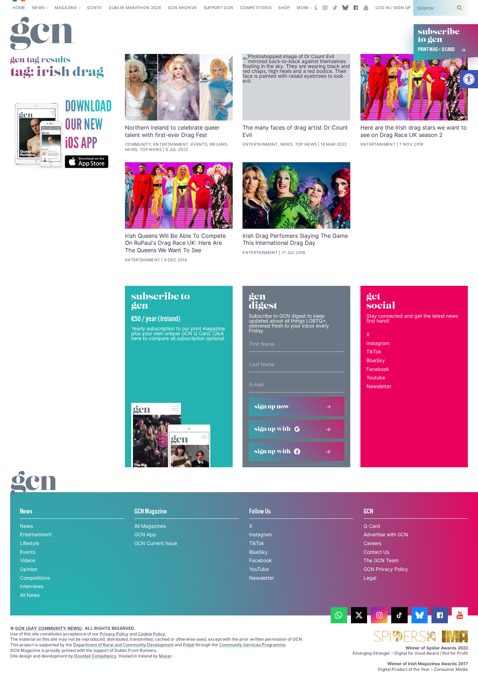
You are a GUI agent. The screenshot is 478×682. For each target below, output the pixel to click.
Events (27, 552)
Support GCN (218, 7)
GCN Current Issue (155, 543)
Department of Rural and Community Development (123, 644)
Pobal (188, 644)
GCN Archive (182, 7)
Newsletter (378, 386)
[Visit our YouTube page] (366, 7)
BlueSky (375, 360)
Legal (370, 578)
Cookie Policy (151, 633)
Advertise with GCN (386, 534)
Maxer (165, 656)
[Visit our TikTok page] (335, 7)
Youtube (375, 377)
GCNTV (94, 7)
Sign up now (271, 407)
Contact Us (376, 552)
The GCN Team (381, 560)
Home (19, 7)
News (38, 7)
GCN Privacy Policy (386, 569)
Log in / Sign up (393, 7)
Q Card (372, 526)
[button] (469, 79)
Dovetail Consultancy (95, 656)
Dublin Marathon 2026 (135, 7)
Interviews (31, 586)
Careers (372, 543)
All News (30, 595)
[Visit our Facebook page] (356, 7)
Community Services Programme (252, 644)
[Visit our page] (339, 615)
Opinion (28, 569)
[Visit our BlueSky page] (345, 7)
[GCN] (34, 489)
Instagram (377, 343)
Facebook (377, 369)
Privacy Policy (114, 633)
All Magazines (150, 526)
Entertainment (36, 534)
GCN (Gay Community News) (48, 628)
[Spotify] (62, 134)
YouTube (259, 569)
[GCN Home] (42, 33)
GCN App (145, 534)
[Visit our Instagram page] (325, 7)
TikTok (373, 351)
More (303, 7)
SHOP (284, 7)
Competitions (256, 7)
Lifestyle (29, 543)
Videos (27, 560)
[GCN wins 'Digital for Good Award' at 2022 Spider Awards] (404, 637)
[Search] (460, 8)
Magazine (66, 7)
